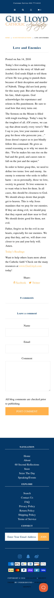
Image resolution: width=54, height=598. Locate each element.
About (27, 460)
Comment (27, 358)
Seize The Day (27, 473)
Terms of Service (27, 519)
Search (27, 493)
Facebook (20, 282)
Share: (27, 277)
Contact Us (27, 497)
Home (7, 38)
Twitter (36, 282)
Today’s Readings (14, 251)
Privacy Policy (27, 506)
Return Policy (27, 510)
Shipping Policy (27, 514)
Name (27, 325)
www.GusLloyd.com (30, 266)
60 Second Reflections (22, 38)
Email (27, 342)
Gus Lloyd (31, 578)
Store (27, 469)
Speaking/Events (27, 477)
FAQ (27, 502)
